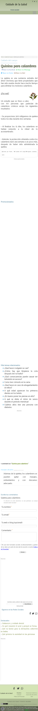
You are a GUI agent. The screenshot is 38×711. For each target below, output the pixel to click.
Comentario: (7, 530)
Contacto (19, 695)
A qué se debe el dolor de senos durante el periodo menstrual (21, 400)
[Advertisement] (19, 34)
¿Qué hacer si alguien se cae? (16, 368)
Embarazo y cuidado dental (13, 623)
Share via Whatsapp (23, 69)
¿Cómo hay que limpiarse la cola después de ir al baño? (21, 372)
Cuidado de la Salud (16, 4)
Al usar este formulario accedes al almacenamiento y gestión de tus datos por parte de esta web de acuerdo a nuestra (19, 547)
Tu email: (5, 514)
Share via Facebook (9, 69)
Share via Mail (20, 73)
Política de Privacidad (19, 697)
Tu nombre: (6, 507)
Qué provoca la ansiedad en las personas (18, 634)
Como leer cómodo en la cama (17, 382)
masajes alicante (7, 469)
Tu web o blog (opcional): (12, 522)
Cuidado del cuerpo (9, 60)
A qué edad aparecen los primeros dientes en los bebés (21, 392)
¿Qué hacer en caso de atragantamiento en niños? (21, 386)
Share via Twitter (7, 73)
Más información (33, 709)
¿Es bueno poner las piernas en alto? (19, 396)
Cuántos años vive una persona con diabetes (21, 406)
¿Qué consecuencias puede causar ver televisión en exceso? (21, 378)
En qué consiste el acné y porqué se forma (19, 626)
